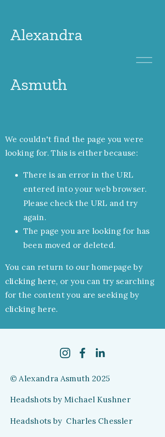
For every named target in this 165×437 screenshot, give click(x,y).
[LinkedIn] (99, 352)
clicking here (30, 281)
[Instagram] (65, 352)
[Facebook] (82, 352)
